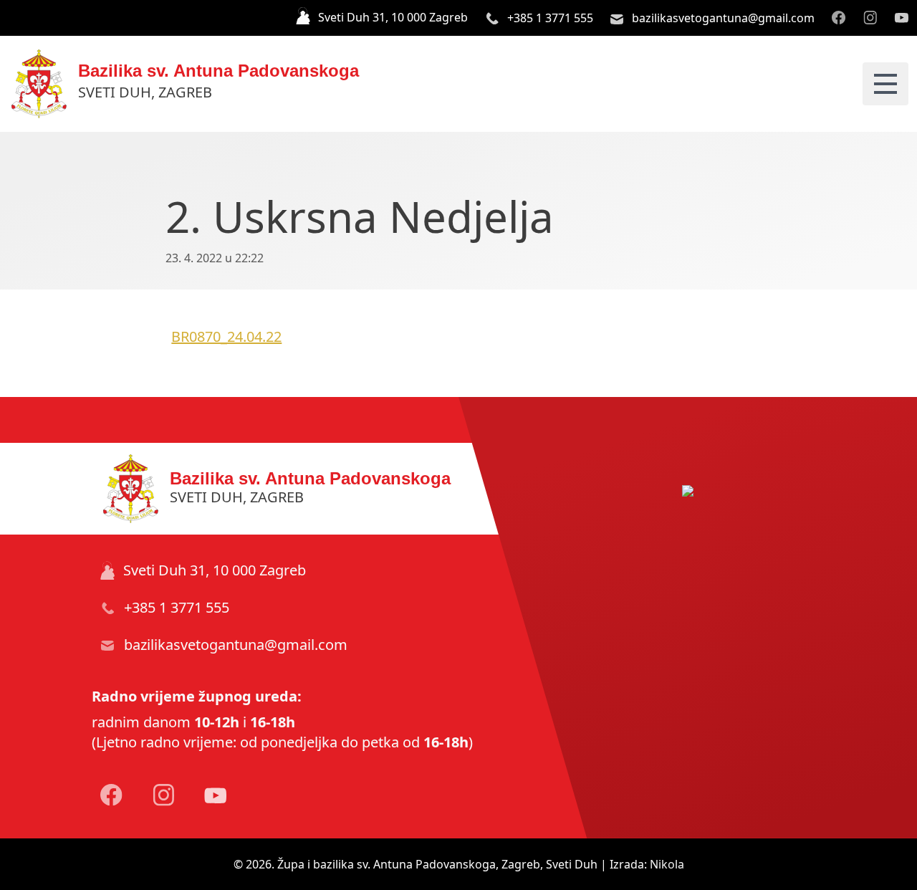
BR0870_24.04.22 (226, 336)
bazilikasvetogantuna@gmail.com (722, 18)
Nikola (667, 864)
